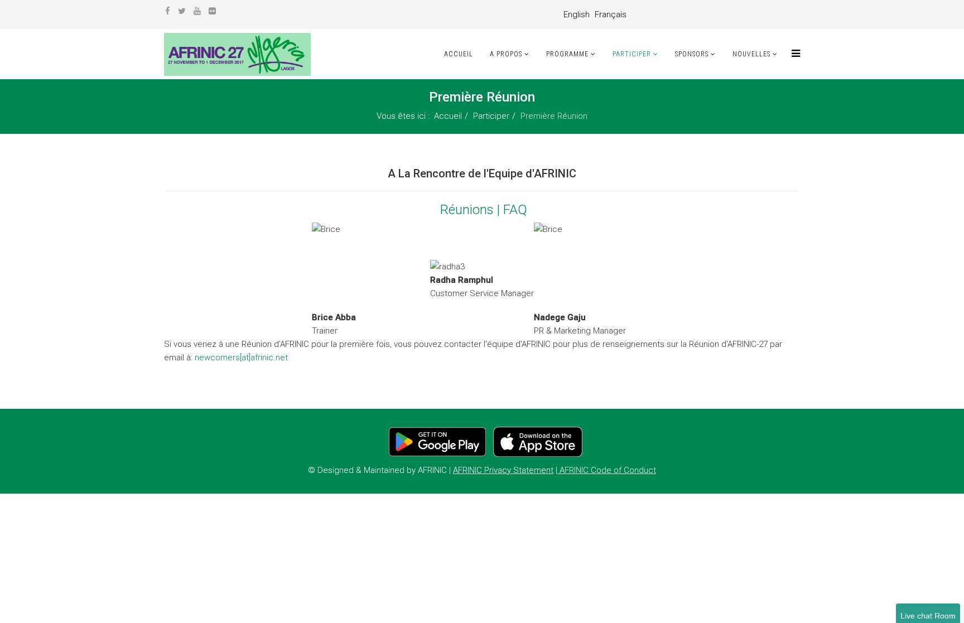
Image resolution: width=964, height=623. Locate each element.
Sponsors (691, 54)
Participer (632, 54)
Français (610, 14)
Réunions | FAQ (483, 210)
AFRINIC (431, 470)
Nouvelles (751, 54)
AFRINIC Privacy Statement (503, 470)
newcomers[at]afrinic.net (241, 357)
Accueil (458, 54)
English (576, 14)
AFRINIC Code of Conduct (608, 470)
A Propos (506, 54)
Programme (567, 54)
